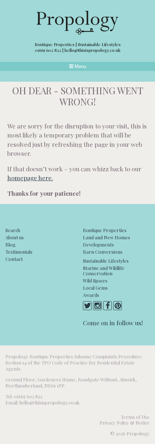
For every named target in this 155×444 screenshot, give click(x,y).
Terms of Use (135, 417)
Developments (98, 244)
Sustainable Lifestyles (106, 260)
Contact (14, 259)
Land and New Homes (106, 237)
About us (14, 237)
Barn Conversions (103, 251)
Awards (91, 295)
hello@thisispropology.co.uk (92, 50)
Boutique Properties (105, 230)
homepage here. (30, 178)
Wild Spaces (95, 280)
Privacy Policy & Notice (124, 423)
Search (12, 230)
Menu (79, 66)
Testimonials (18, 251)
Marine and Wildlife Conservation (103, 270)
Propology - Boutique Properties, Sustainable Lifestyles (78, 23)
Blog (10, 244)
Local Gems (95, 287)
